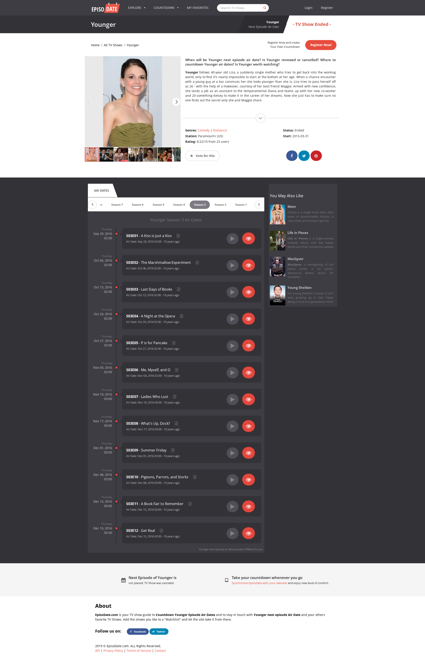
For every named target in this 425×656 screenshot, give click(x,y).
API (97, 650)
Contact (160, 650)
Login (309, 8)
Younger (133, 45)
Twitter (160, 631)
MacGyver (295, 259)
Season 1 (241, 204)
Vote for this (205, 156)
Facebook (139, 631)
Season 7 (117, 204)
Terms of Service (139, 650)
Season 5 (158, 204)
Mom (292, 207)
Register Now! (321, 45)
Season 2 (220, 204)
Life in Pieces (298, 233)
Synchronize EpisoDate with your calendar (259, 583)
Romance (220, 130)
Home (95, 45)
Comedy (204, 130)
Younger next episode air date (216, 549)
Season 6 (137, 204)
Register (327, 8)
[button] (176, 102)
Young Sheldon (300, 288)
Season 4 (179, 204)
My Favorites (198, 8)
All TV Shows (113, 45)
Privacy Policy (113, 650)
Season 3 (200, 204)
